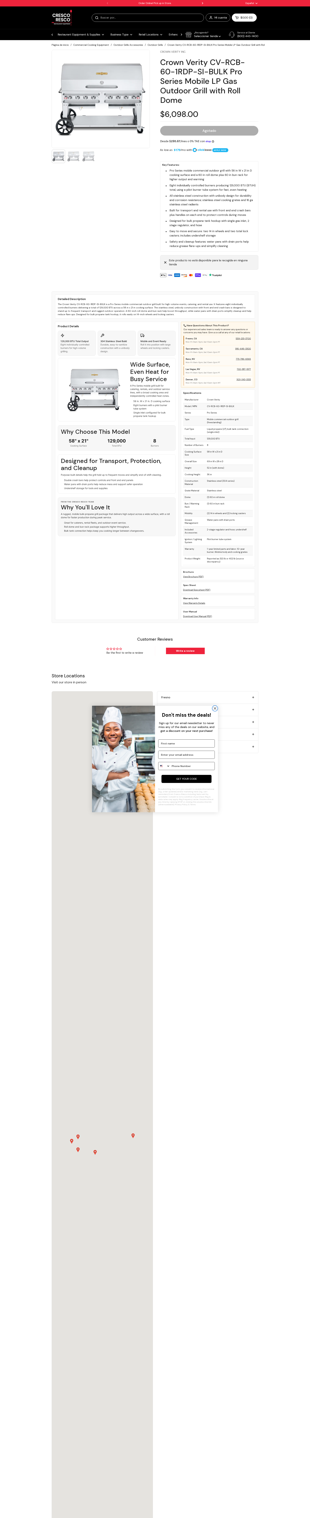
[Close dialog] (215, 708)
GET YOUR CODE (186, 779)
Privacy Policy (181, 804)
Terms (193, 804)
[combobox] (164, 766)
